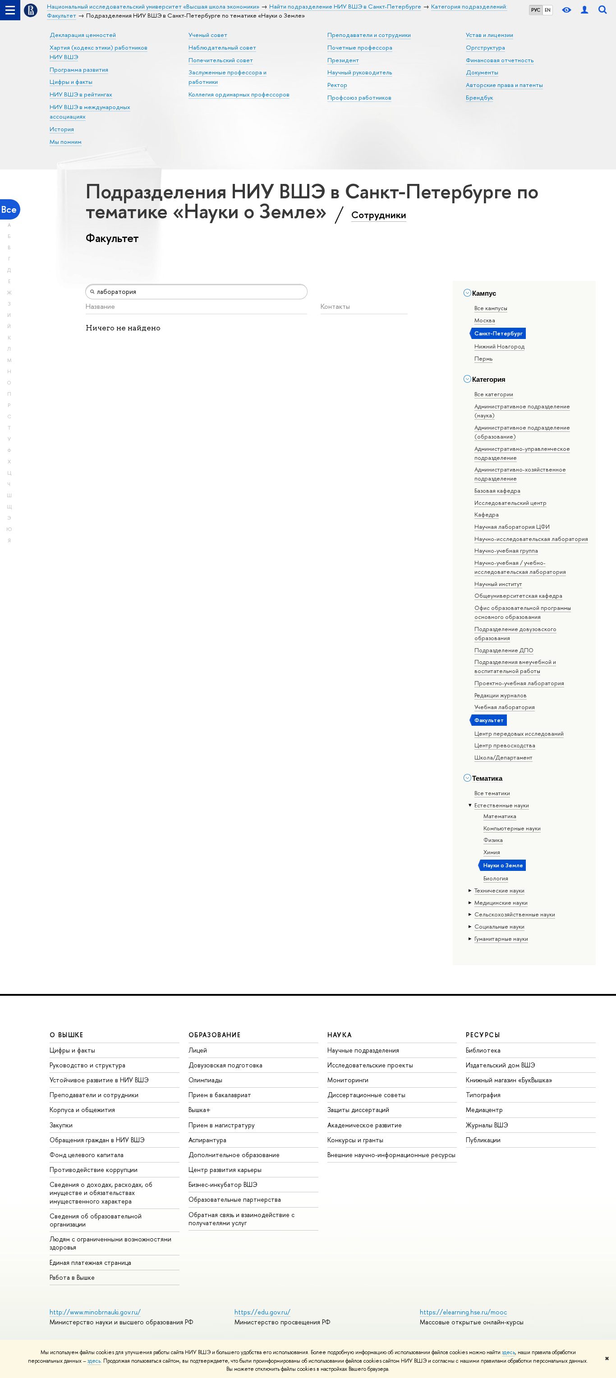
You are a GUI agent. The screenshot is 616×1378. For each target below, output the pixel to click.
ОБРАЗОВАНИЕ (214, 1034)
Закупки (61, 1125)
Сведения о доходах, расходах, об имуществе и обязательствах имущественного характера (101, 1192)
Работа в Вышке (72, 1277)
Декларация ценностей (83, 35)
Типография (483, 1094)
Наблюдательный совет (222, 47)
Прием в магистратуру (221, 1125)
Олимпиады (205, 1080)
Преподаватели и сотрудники (369, 35)
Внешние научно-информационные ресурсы (391, 1154)
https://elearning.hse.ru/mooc (463, 1312)
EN (548, 10)
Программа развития (79, 69)
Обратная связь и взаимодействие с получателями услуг (241, 1218)
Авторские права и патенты (504, 85)
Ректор (337, 85)
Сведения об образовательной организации (96, 1220)
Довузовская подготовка (225, 1065)
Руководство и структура (87, 1065)
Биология (495, 878)
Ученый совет (207, 35)
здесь (508, 1352)
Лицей (197, 1050)
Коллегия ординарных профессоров (239, 94)
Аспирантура (207, 1139)
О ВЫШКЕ (67, 1034)
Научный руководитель (359, 72)
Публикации (483, 1139)
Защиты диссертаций (358, 1109)
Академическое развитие (364, 1125)
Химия (491, 852)
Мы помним (66, 141)
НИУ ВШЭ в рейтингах (81, 94)
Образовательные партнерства (234, 1199)
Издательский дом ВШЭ (500, 1065)
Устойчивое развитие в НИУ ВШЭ (99, 1080)
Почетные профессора (359, 47)
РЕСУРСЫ (483, 1034)
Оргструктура (485, 47)
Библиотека (483, 1050)
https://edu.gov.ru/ (262, 1312)
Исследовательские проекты (370, 1065)
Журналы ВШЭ (487, 1125)
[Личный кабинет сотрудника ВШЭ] (584, 10)
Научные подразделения (363, 1050)
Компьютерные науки (512, 828)
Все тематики (492, 793)
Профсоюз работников (359, 97)
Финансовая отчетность (500, 60)
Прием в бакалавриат (219, 1094)
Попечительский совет (220, 60)
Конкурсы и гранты (355, 1139)
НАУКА (339, 1034)
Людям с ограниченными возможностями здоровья (110, 1243)
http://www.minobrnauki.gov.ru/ (95, 1312)
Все (9, 209)
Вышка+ (199, 1109)
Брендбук (479, 97)
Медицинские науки (501, 902)
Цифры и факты (71, 82)
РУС (535, 10)
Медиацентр (484, 1109)
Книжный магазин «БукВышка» (509, 1080)
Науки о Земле (503, 865)
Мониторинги (347, 1080)
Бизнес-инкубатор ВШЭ (222, 1184)
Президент (343, 60)
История (62, 129)
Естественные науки (501, 805)
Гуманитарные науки (501, 938)
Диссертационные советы (366, 1094)
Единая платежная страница (90, 1262)
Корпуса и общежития (82, 1109)
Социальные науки (499, 926)
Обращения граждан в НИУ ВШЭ (97, 1139)
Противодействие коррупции (94, 1169)
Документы (482, 72)
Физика (493, 840)
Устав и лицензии (489, 35)
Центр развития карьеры (225, 1169)
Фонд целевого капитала (87, 1154)
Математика (499, 816)
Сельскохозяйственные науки (514, 914)
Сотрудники (378, 214)
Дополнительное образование (234, 1154)
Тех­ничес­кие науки (499, 890)
